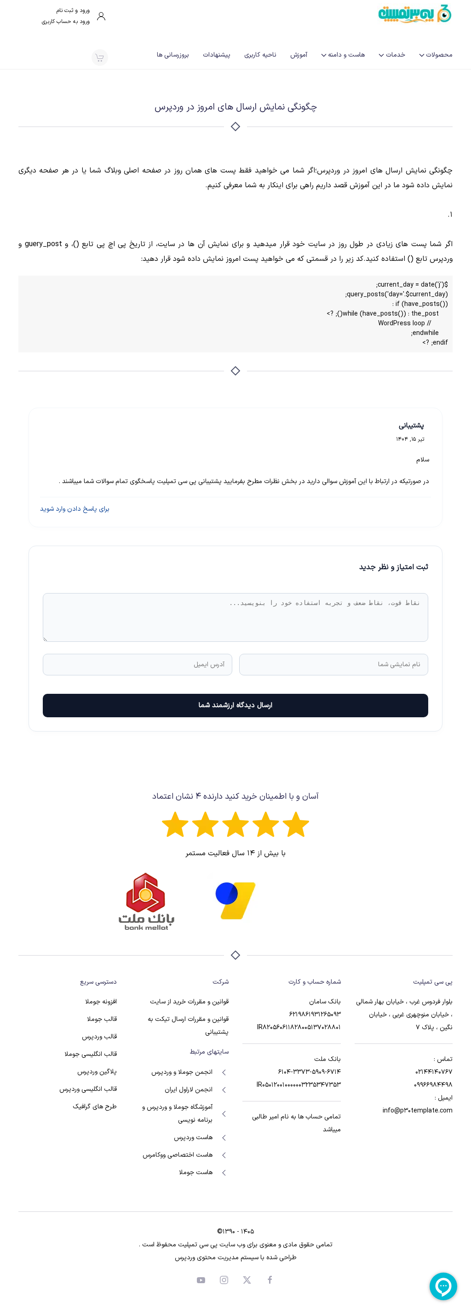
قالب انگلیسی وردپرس (88, 1089)
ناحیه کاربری (260, 55)
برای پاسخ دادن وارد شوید (74, 509)
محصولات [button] (439, 55)
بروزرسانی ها (173, 55)
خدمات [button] (395, 55)
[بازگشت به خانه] (415, 14)
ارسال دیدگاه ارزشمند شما (235, 705)
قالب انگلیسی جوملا (90, 1054)
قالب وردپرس (99, 1037)
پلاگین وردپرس (97, 1072)
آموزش (298, 55)
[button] (99, 57)
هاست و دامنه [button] (346, 55)
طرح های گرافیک (95, 1107)
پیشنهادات (216, 55)
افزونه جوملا (101, 1002)
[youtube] (201, 1280)
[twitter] (247, 1280)
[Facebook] (270, 1280)
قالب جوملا (102, 1019)
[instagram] (224, 1280)
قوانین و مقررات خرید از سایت (189, 1002)
